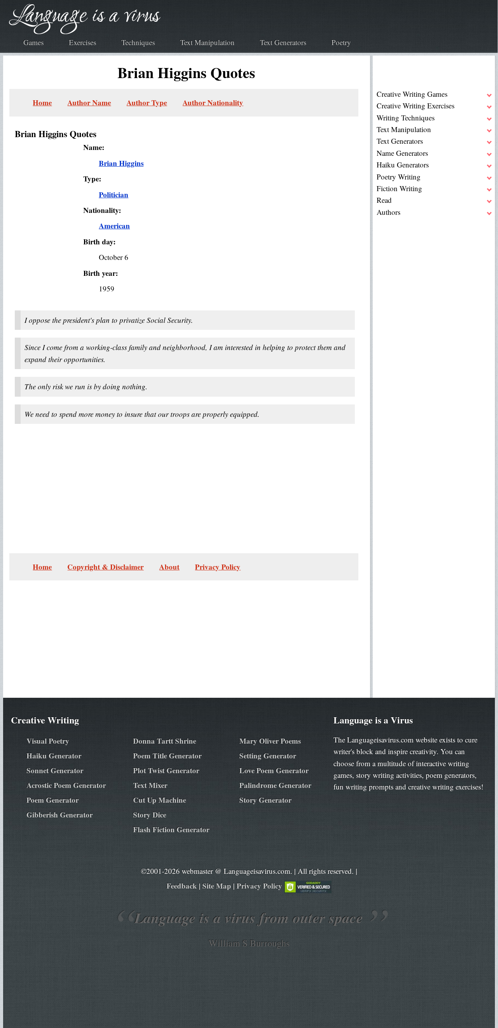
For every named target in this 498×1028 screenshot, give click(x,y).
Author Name (89, 102)
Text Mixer (150, 785)
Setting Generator (267, 755)
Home (42, 102)
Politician (113, 194)
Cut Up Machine (159, 800)
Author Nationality (212, 102)
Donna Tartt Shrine (164, 740)
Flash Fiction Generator (171, 829)
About (169, 566)
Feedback (182, 885)
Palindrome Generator (275, 785)
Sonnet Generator (54, 770)
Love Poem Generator (274, 770)
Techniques (138, 42)
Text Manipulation (207, 42)
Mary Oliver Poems (270, 740)
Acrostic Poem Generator (66, 785)
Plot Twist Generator (166, 770)
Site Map (216, 885)
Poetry (341, 42)
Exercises (82, 42)
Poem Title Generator (167, 755)
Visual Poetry (47, 740)
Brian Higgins (121, 163)
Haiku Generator (53, 755)
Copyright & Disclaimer (105, 566)
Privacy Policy (217, 566)
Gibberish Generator (59, 814)
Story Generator (265, 800)
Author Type (146, 102)
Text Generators (283, 42)
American (114, 225)
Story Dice (149, 814)
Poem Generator (52, 800)
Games (33, 42)
